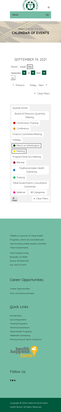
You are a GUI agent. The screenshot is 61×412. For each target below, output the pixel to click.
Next (41, 85)
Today (33, 85)
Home (21, 29)
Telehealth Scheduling (20, 335)
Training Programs (18, 323)
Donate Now (16, 315)
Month (14, 66)
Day (30, 67)
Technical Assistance (19, 327)
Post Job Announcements (22, 293)
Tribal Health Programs (21, 331)
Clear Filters (43, 93)
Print (15, 200)
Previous (20, 85)
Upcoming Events (18, 319)
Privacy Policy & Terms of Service (25, 339)
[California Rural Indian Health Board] (30, 5)
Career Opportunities (20, 288)
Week (23, 66)
